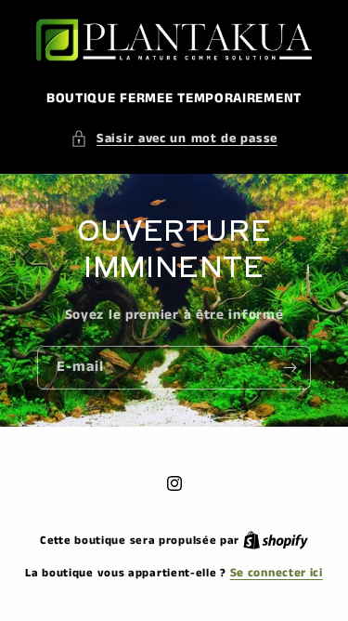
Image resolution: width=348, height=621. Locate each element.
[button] (174, 139)
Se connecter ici (276, 573)
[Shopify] (275, 540)
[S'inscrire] (289, 368)
